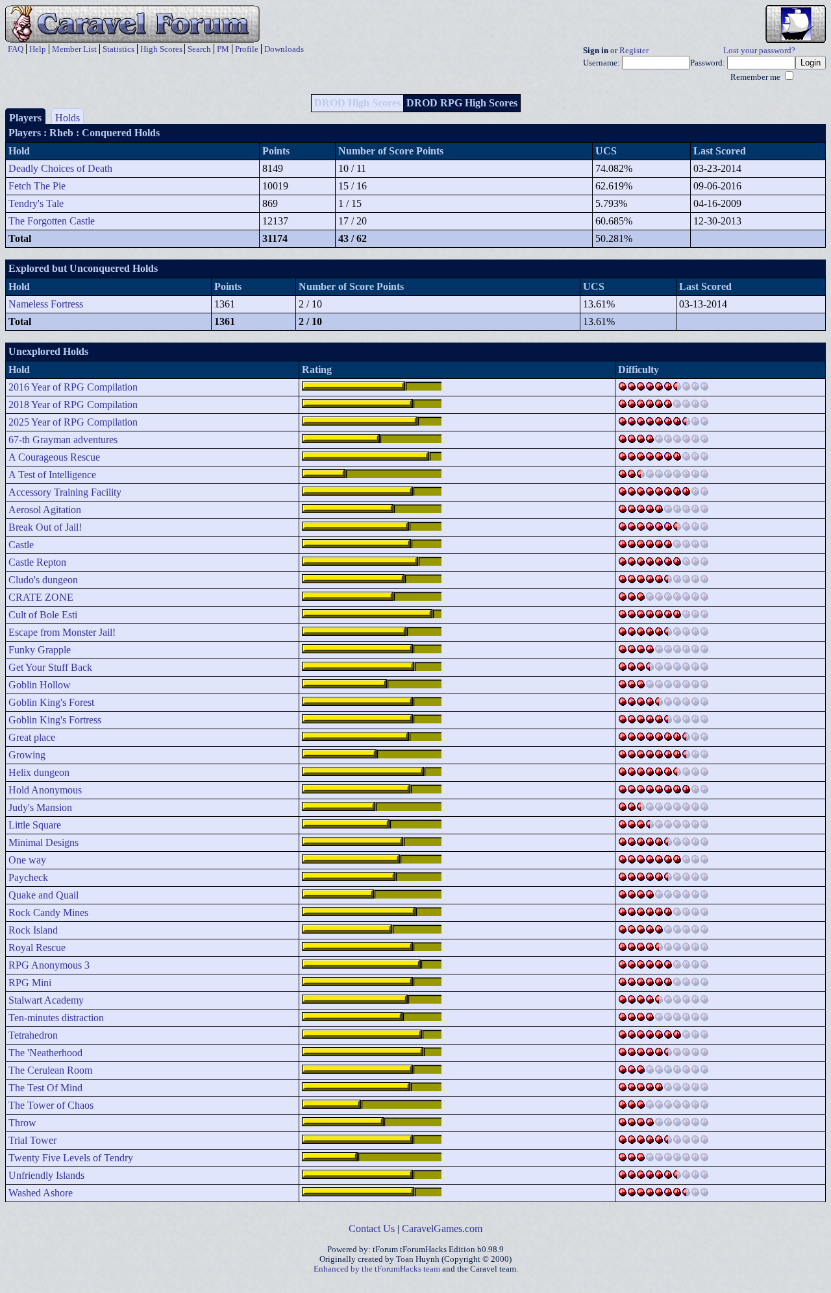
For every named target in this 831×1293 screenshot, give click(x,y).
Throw (22, 1122)
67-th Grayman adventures (63, 439)
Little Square (34, 824)
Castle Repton (37, 562)
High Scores (161, 49)
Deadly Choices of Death (60, 168)
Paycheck (28, 877)
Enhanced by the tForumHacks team (377, 1269)
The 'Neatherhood (45, 1052)
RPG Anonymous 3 (49, 965)
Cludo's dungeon (43, 579)
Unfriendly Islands (46, 1175)
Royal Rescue (37, 947)
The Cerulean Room (50, 1070)
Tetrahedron (33, 1035)
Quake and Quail (43, 894)
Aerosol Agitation (44, 509)
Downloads (284, 49)
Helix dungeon (38, 772)
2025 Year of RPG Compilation (73, 422)
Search (199, 49)
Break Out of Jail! (45, 527)
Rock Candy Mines (48, 912)
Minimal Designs (43, 842)
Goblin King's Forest (51, 702)
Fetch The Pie (37, 185)
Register (634, 50)
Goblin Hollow (39, 684)
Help (37, 49)
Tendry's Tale (36, 203)
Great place (31, 737)
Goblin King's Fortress (54, 719)
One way (27, 859)
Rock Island (33, 930)
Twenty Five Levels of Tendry (70, 1157)
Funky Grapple (39, 649)
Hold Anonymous (45, 789)
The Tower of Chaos (50, 1105)
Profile (246, 49)
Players (25, 117)
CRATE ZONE (40, 597)
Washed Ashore (40, 1192)
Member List (74, 49)
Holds (67, 117)
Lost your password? (759, 50)
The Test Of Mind (45, 1087)
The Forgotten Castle (51, 220)
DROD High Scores (357, 102)
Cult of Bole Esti (42, 614)
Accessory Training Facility (64, 492)
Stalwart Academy (46, 1000)
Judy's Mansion (40, 807)
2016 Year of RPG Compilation (73, 387)
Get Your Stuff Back (50, 667)
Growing (26, 754)
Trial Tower (32, 1140)
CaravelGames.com (442, 1228)
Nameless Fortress (45, 303)
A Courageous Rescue (54, 457)
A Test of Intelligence (52, 474)
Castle (21, 544)
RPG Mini (29, 982)
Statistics (118, 49)
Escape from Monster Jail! (62, 632)
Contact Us (372, 1228)
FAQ (15, 49)
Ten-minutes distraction (56, 1017)
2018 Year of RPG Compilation (73, 404)
